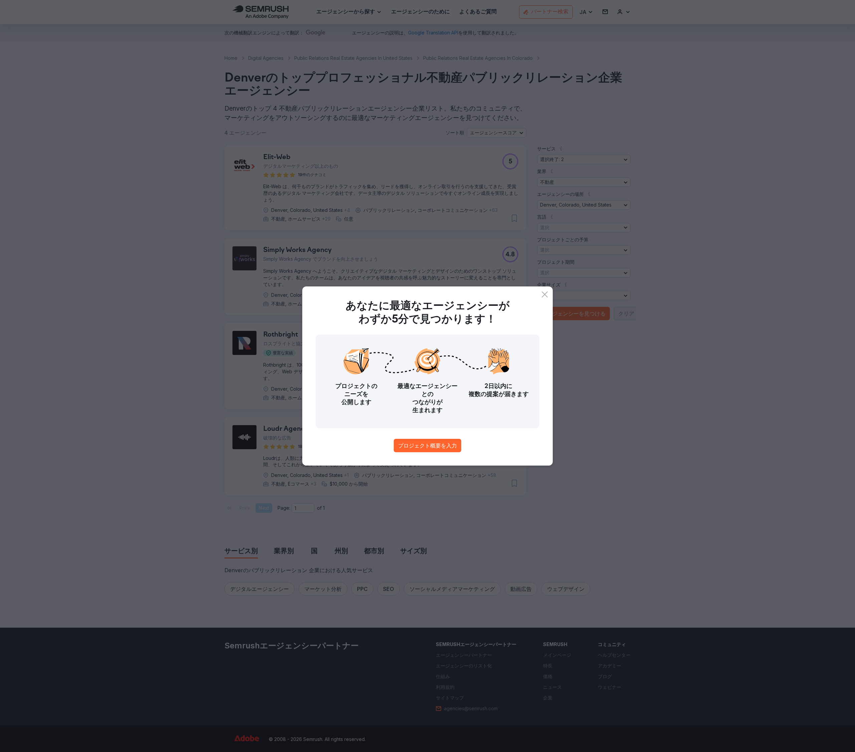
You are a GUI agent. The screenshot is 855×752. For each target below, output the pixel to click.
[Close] (545, 294)
